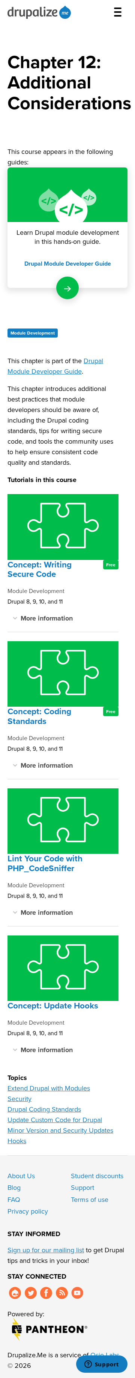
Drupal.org (15, 1293)
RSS (62, 1293)
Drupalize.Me (40, 12)
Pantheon (50, 1329)
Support (82, 1187)
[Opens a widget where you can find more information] (102, 1364)
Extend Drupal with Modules (49, 1088)
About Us (21, 1175)
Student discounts (97, 1175)
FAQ (14, 1199)
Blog (14, 1187)
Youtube (77, 1293)
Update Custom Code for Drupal (55, 1119)
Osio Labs (104, 1355)
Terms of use (89, 1199)
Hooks (17, 1140)
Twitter (31, 1293)
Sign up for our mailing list (46, 1250)
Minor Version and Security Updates (60, 1130)
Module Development (32, 333)
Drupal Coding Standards (44, 1109)
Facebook (46, 1293)
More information (47, 618)
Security (20, 1098)
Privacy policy (28, 1211)
